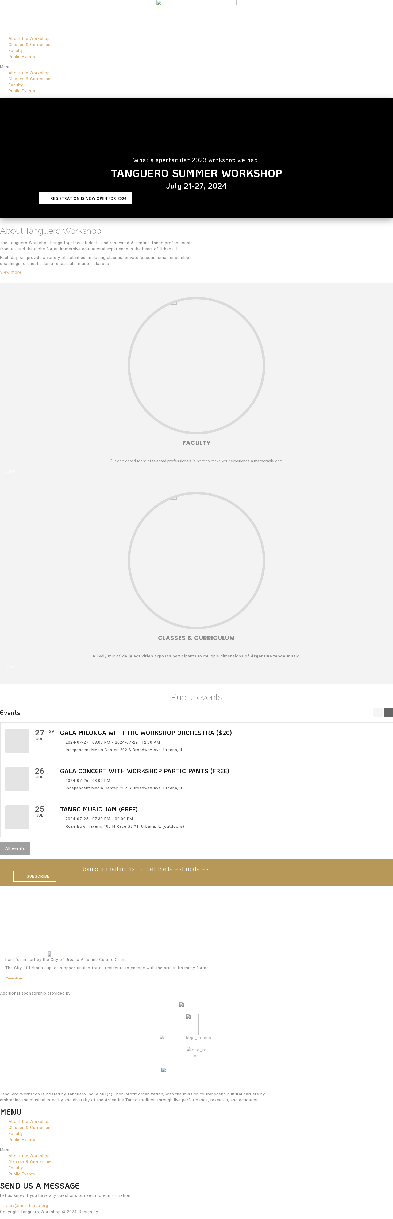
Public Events (22, 56)
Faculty (16, 50)
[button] (196, 67)
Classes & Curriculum (30, 44)
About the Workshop (29, 38)
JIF (102, 1211)
